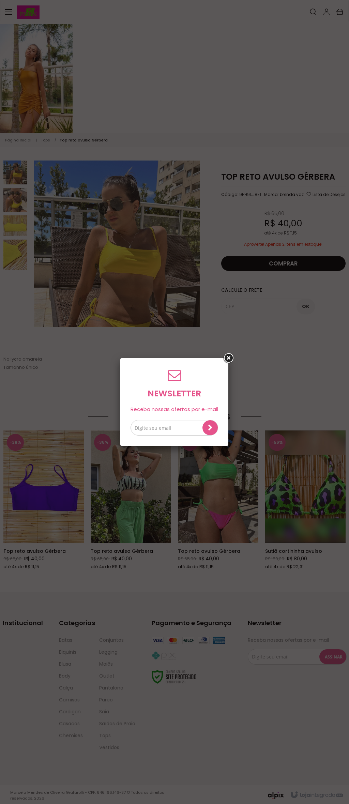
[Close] (228, 358)
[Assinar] (210, 427)
